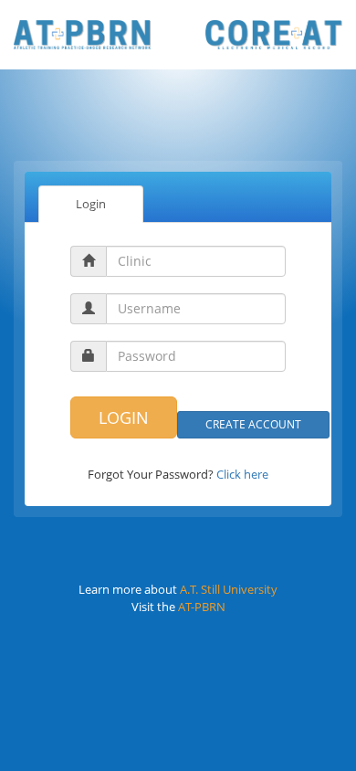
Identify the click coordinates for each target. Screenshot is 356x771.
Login (91, 203)
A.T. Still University (228, 589)
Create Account (253, 424)
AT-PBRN (201, 606)
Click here (242, 474)
